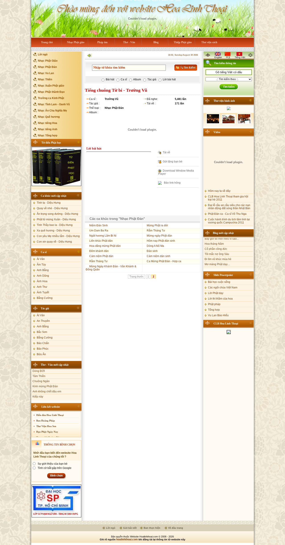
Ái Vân (41, 259)
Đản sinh (152, 251)
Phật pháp (214, 303)
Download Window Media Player (176, 172)
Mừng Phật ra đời (157, 225)
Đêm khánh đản (99, 251)
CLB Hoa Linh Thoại (226, 322)
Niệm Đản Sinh (98, 225)
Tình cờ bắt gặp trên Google (54, 468)
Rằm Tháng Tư (156, 230)
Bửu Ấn (41, 354)
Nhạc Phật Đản (47, 67)
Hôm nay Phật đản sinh (161, 240)
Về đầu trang (175, 528)
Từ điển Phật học (51, 142)
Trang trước (136, 276)
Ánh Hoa (42, 281)
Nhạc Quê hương (49, 116)
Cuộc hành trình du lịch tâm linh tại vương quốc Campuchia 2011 (229, 220)
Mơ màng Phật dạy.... (217, 256)
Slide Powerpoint (223, 274)
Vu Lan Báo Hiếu (218, 314)
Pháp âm (102, 42)
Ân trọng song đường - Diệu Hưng (57, 213)
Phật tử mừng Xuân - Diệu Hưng (56, 219)
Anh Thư (42, 286)
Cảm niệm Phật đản (101, 256)
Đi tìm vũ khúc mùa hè (218, 251)
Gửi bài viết (129, 528)
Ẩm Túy (41, 264)
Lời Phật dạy (215, 292)
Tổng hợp (214, 308)
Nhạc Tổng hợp (47, 135)
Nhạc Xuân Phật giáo (51, 85)
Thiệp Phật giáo (183, 42)
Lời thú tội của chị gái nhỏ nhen (224, 261)
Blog (156, 42)
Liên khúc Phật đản (101, 240)
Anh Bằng (43, 270)
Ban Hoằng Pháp (45, 420)
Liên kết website (50, 406)
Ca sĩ (44, 252)
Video (217, 131)
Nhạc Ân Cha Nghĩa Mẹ (52, 110)
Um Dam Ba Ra (98, 230)
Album (137, 79)
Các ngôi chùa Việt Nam (222, 286)
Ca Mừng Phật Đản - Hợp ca (164, 261)
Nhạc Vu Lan (46, 73)
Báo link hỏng (172, 182)
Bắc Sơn (42, 332)
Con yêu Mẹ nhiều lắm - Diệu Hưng (58, 236)
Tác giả (45, 308)
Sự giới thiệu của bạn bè (52, 463)
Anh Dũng (43, 275)
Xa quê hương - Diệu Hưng (53, 230)
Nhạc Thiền (45, 79)
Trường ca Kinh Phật (51, 98)
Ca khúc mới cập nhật (53, 195)
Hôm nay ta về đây (219, 189)
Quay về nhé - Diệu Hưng (52, 208)
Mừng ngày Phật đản (159, 235)
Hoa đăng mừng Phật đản (105, 245)
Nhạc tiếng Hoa (47, 123)
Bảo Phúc (43, 348)
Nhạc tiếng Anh (47, 129)
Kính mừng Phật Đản (45, 379)
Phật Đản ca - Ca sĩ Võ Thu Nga (227, 212)
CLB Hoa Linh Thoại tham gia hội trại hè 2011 (228, 197)
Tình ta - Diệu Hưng (49, 202)
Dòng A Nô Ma (155, 245)
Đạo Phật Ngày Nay (47, 431)
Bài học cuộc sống (219, 280)
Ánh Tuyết (43, 292)
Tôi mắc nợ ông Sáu (217, 246)
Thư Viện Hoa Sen (46, 426)
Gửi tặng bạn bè (172, 161)
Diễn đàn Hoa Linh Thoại (50, 415)
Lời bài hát (169, 79)
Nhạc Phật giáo (75, 42)
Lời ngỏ (42, 54)
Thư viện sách (209, 42)
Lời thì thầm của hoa (220, 297)
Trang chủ (47, 42)
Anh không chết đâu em (47, 384)
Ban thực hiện (151, 528)
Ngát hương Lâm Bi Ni (102, 235)
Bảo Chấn (43, 343)
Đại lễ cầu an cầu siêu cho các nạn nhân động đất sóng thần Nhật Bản (229, 206)
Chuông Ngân (41, 374)
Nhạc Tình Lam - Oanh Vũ (54, 104)
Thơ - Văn (129, 42)
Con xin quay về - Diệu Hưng (54, 241)
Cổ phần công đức (216, 241)
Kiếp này (38, 389)
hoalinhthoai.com (127, 539)
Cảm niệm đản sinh (158, 256)
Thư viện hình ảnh (224, 100)
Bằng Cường (45, 298)
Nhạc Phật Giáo (47, 60)
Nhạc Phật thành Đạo (51, 91)
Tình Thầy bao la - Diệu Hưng (55, 225)
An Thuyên (43, 320)
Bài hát (110, 79)
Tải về (166, 152)
